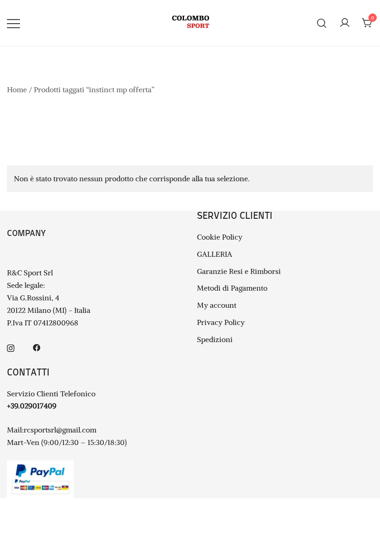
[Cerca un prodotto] (322, 23)
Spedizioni (215, 339)
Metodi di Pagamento (232, 288)
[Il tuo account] (344, 23)
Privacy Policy (221, 322)
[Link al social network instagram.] (10, 346)
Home (17, 89)
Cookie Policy (219, 237)
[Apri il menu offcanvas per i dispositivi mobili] (13, 23)
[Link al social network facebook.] (36, 346)
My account (216, 305)
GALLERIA (214, 254)
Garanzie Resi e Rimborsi (239, 271)
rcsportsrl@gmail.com (60, 429)
